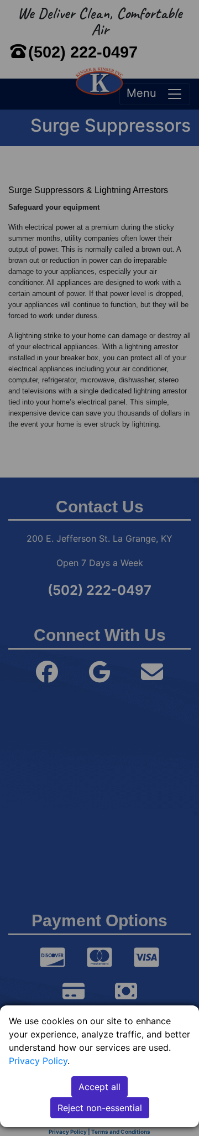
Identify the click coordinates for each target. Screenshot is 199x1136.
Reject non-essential (99, 1107)
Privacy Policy (38, 1060)
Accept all (99, 1086)
